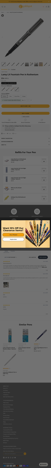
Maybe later (13, 239)
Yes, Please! (13, 234)
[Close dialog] (47, 222)
